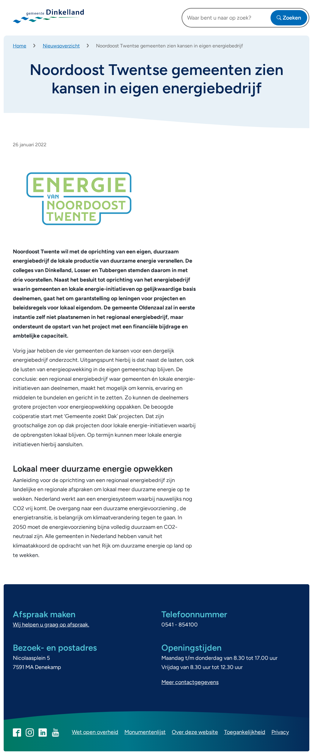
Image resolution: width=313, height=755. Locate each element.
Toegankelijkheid (244, 732)
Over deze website (195, 732)
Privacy (280, 732)
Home (19, 46)
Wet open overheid (95, 732)
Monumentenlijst (145, 732)
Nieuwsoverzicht (61, 46)
